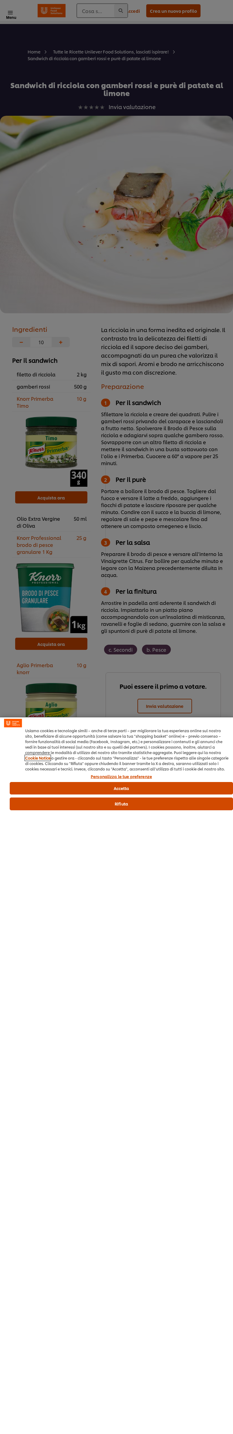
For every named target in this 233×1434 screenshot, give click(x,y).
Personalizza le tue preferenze (121, 776)
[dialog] (116, 1075)
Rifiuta (121, 803)
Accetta (121, 788)
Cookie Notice (37, 757)
